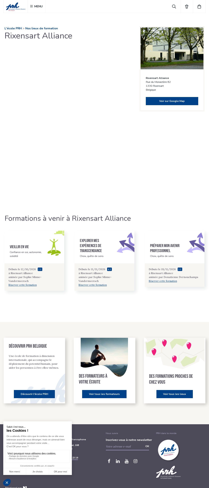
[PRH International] (168, 480)
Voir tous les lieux (174, 394)
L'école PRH (13, 28)
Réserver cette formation (22, 285)
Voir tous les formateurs (104, 394)
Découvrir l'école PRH (34, 394)
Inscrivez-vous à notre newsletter (129, 440)
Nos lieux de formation (41, 28)
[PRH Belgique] (15, 6)
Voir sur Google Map (172, 101)
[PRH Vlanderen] (168, 464)
